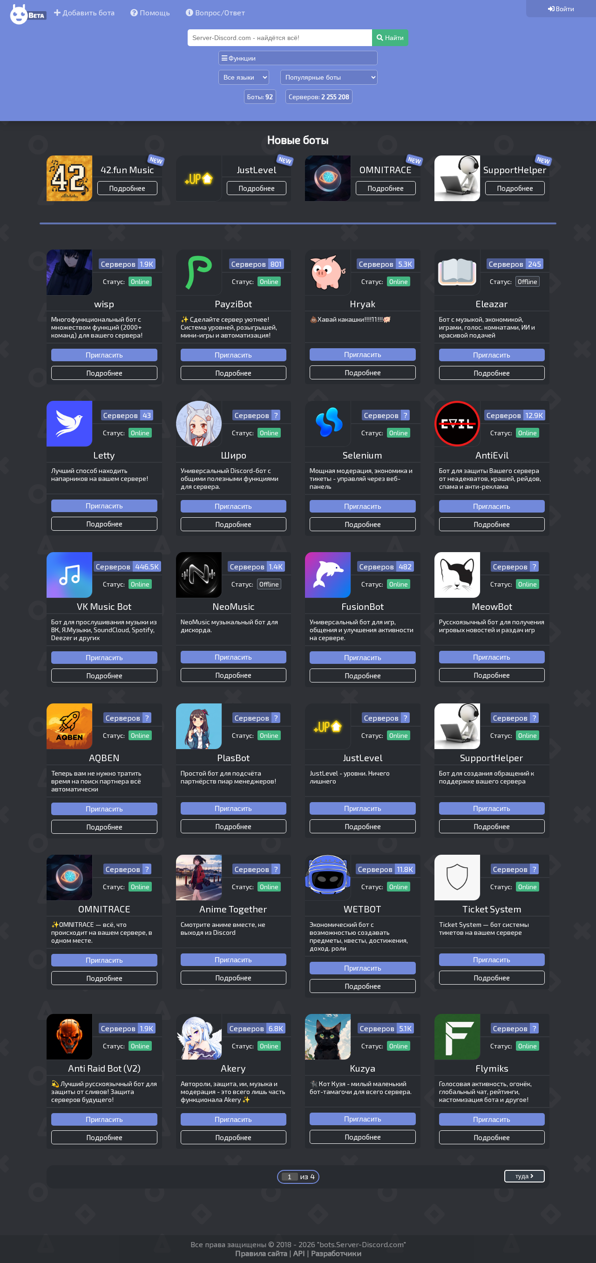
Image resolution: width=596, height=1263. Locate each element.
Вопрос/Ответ (219, 12)
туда (522, 1176)
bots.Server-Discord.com (361, 1244)
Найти (393, 37)
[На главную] (27, 24)
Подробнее (127, 188)
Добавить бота (88, 12)
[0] (561, 8)
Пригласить (104, 355)
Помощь (154, 12)
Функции (241, 58)
